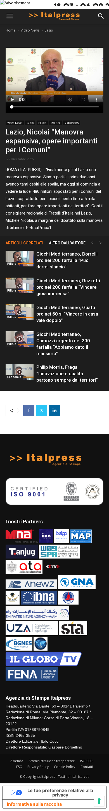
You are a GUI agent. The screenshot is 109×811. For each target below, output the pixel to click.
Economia (14, 377)
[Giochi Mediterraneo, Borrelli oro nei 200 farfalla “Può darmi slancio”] (20, 258)
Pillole (42, 123)
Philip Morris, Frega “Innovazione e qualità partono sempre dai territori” (67, 373)
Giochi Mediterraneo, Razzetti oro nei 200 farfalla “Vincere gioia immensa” (68, 287)
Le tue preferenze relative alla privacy (60, 793)
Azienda (16, 761)
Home (10, 30)
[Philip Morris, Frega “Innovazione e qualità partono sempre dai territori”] (20, 372)
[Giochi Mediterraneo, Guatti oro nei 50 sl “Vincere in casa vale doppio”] (20, 312)
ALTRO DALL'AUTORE (67, 243)
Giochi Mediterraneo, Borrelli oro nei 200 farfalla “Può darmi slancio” (67, 260)
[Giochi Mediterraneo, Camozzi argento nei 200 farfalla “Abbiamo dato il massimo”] (20, 339)
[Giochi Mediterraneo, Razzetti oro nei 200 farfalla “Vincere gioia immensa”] (20, 285)
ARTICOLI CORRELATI (24, 243)
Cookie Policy (64, 766)
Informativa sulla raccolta (34, 804)
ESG (19, 766)
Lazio (49, 30)
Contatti (86, 766)
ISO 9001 (87, 761)
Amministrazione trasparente (52, 761)
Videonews (72, 123)
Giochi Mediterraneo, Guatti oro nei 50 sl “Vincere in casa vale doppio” (67, 314)
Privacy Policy (38, 766)
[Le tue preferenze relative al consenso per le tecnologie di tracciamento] (99, 801)
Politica (55, 123)
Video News (30, 30)
